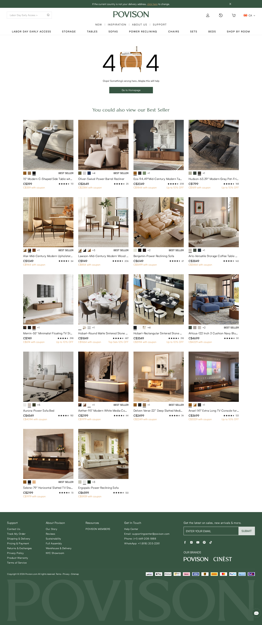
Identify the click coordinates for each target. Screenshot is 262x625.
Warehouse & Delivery (59, 548)
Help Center (131, 528)
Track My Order (16, 533)
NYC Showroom (55, 552)
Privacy (66, 574)
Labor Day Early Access (31, 31)
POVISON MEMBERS (98, 528)
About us (139, 24)
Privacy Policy (15, 552)
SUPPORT (160, 24)
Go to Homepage (131, 90)
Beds (212, 31)
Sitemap (75, 574)
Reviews (50, 533)
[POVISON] (196, 559)
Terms (58, 574)
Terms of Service (17, 562)
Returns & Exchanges (19, 548)
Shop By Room (238, 31)
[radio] (59, 184)
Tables (92, 31)
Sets (193, 31)
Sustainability (53, 538)
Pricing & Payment (18, 543)
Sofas (113, 31)
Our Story (51, 528)
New (98, 24)
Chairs (173, 31)
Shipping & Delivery (18, 538)
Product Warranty (17, 557)
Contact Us (13, 528)
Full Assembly (54, 543)
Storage (69, 31)
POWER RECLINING (143, 31)
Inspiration (117, 24)
